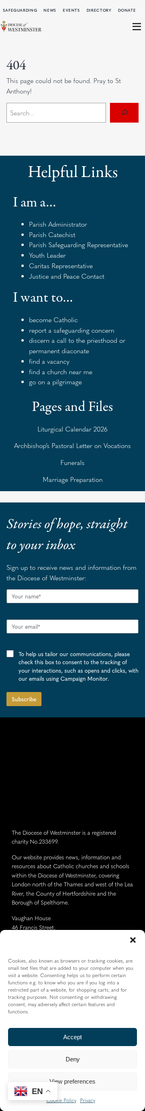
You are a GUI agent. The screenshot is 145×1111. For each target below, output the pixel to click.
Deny (73, 1059)
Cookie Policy (61, 1100)
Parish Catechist (52, 234)
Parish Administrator (58, 223)
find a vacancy (49, 360)
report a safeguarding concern (71, 329)
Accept (72, 1037)
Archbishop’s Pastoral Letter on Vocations (72, 445)
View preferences (72, 1081)
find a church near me (60, 371)
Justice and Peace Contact (66, 275)
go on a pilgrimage (55, 381)
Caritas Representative (61, 265)
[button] (133, 940)
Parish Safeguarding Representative (78, 244)
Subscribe (24, 699)
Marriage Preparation (73, 479)
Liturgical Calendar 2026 (72, 428)
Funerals (72, 462)
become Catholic (53, 319)
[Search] (124, 113)
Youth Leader (47, 254)
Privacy (87, 1100)
